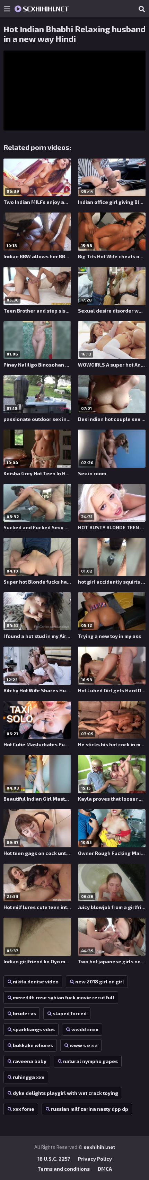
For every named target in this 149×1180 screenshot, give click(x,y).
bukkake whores (33, 1045)
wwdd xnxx (84, 1029)
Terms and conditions (63, 1169)
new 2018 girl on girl (99, 981)
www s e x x (84, 1045)
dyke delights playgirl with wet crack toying (65, 1093)
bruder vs (24, 1013)
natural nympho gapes (90, 1061)
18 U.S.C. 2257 (53, 1159)
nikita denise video (36, 981)
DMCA (105, 1169)
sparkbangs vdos (34, 1029)
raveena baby (29, 1061)
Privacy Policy (95, 1159)
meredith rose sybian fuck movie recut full (63, 997)
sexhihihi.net (45, 8)
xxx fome (23, 1109)
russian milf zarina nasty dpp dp (89, 1109)
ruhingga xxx (28, 1077)
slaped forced (70, 1013)
